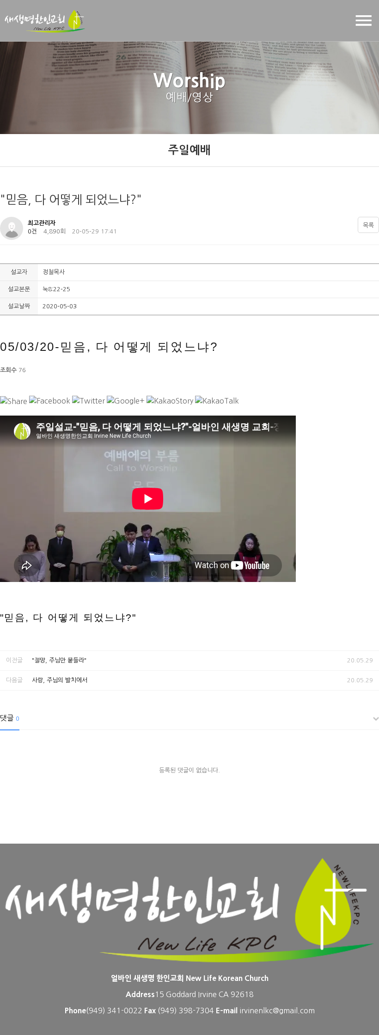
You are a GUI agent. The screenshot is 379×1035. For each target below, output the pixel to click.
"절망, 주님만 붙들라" (59, 660)
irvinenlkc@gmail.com (277, 1010)
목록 (368, 225)
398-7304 (197, 1010)
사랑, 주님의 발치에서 (59, 680)
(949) (168, 1010)
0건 (32, 231)
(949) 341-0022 (114, 1010)
